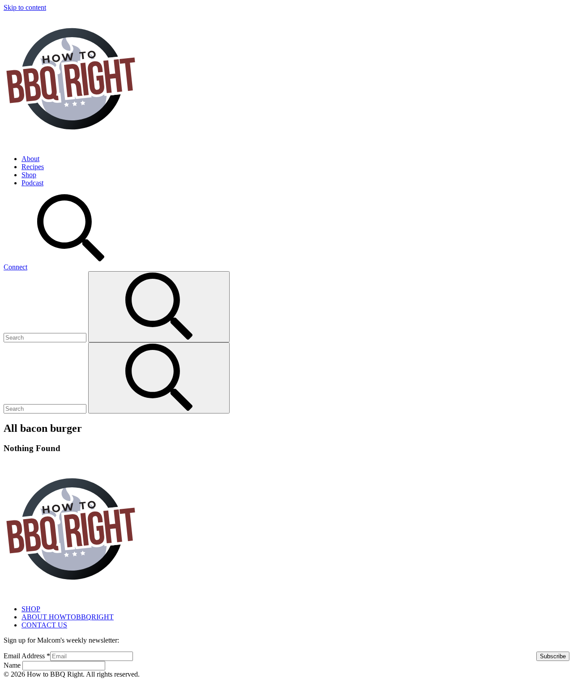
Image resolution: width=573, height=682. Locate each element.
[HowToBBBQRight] (71, 143)
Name (13, 665)
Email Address (27, 656)
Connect (15, 267)
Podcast (32, 183)
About (30, 158)
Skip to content (25, 7)
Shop (28, 175)
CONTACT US (44, 625)
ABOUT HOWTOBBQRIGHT (67, 617)
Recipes (32, 166)
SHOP (30, 609)
